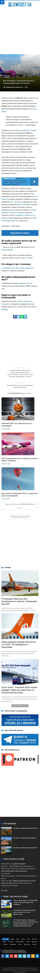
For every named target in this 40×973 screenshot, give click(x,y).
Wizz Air (34, 939)
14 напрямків (20, 212)
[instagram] (28, 956)
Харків (12, 939)
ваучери (22, 168)
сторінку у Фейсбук (23, 301)
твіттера (21, 868)
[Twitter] (7, 956)
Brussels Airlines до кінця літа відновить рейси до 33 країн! (20, 385)
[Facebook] (3, 956)
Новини (12, 58)
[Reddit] (24, 956)
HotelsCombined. (7, 250)
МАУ (17, 939)
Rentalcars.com (23, 283)
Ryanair (34, 944)
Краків (4, 941)
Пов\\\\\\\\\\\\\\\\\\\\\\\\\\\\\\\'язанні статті (19, 393)
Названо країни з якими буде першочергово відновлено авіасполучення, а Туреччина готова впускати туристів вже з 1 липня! (20, 372)
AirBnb (30, 258)
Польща (11, 941)
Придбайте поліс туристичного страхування (18, 268)
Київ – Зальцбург (16, 202)
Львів (28, 941)
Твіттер (16, 307)
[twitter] (18, 316)
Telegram (5, 309)
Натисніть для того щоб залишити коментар (20, 516)
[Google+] (11, 956)
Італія (20, 944)
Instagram (5, 304)
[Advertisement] (20, 30)
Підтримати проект (20, 233)
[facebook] (15, 316)
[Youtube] (16, 956)
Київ (28, 939)
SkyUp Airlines (20, 941)
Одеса (23, 939)
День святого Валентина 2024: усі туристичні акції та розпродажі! (20, 494)
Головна (5, 58)
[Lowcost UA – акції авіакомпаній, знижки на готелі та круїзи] (20, 2)
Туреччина (27, 944)
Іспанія (5, 944)
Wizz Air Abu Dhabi (23, 204)
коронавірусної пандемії (28, 130)
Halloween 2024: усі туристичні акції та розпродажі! (17, 424)
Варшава (34, 941)
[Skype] (20, 956)
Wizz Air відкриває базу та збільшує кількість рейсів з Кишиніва (20, 459)
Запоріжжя (12, 944)
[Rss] (33, 956)
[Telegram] (37, 956)
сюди (5, 890)
